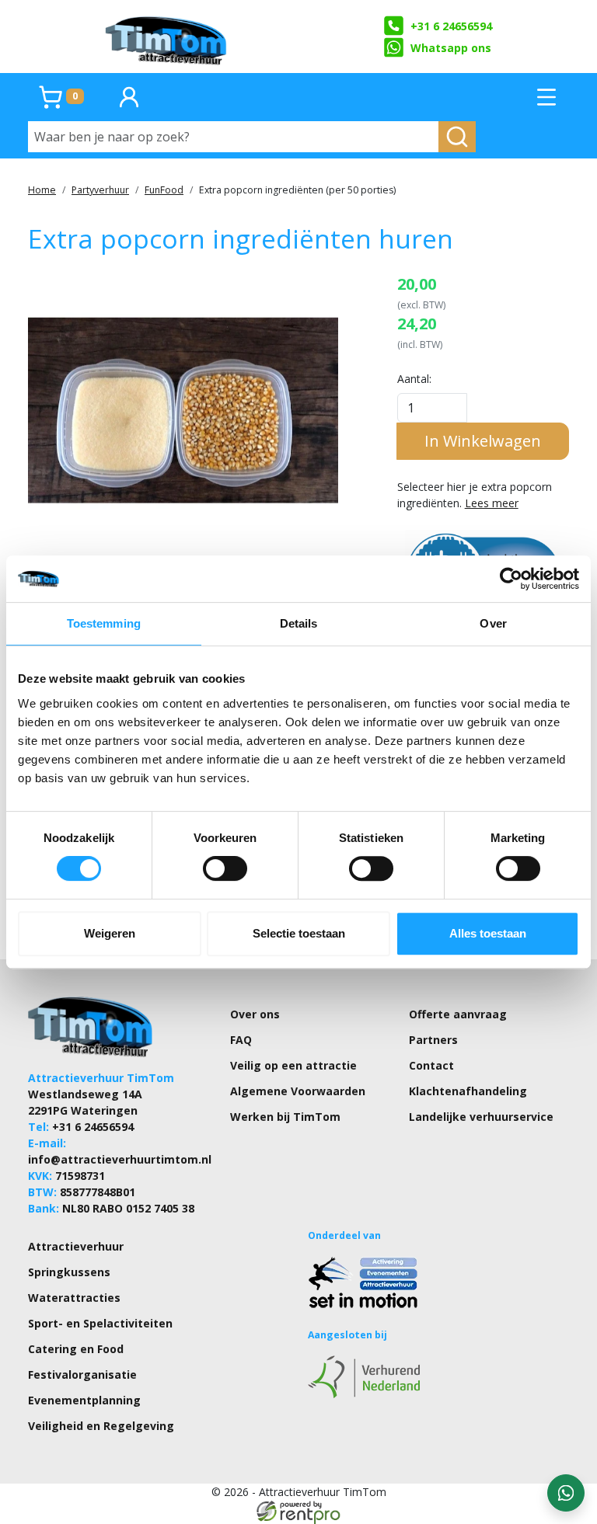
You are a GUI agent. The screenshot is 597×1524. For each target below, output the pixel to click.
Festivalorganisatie (82, 1374)
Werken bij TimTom (285, 1116)
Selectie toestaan (299, 933)
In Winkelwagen (482, 440)
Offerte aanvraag (458, 1014)
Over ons (255, 1014)
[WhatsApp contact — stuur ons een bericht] (566, 1493)
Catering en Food (76, 1348)
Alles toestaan (487, 933)
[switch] (225, 868)
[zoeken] (457, 136)
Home (42, 190)
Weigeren (109, 933)
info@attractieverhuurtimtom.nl (119, 1159)
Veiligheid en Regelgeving (101, 1425)
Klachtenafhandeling (468, 1091)
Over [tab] (493, 623)
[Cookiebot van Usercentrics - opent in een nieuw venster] (511, 578)
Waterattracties (74, 1297)
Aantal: (414, 378)
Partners (433, 1039)
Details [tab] (299, 623)
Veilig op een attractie (293, 1065)
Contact (431, 1065)
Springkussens (69, 1272)
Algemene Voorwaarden (297, 1091)
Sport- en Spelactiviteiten (100, 1323)
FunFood (164, 190)
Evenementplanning (84, 1400)
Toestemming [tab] (104, 623)
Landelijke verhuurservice (481, 1116)
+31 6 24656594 (451, 26)
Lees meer (491, 503)
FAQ (241, 1039)
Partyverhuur (100, 190)
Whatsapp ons (450, 47)
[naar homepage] (167, 36)
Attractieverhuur (76, 1246)
